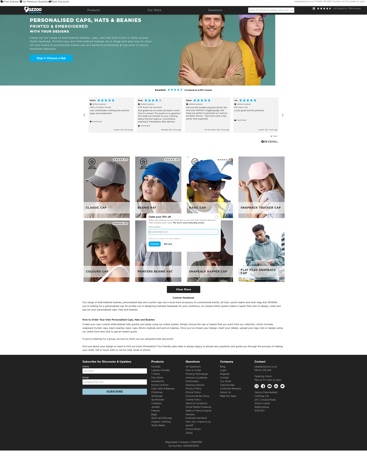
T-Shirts (155, 374)
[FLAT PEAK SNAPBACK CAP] (261, 251)
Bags (154, 414)
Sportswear (157, 399)
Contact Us (338, 1)
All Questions (193, 366)
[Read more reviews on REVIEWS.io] (269, 141)
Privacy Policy (193, 388)
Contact (224, 377)
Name (85, 366)
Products (93, 10)
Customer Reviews (230, 388)
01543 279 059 (323, 1)
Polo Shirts (157, 377)
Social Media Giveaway (198, 407)
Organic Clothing (161, 421)
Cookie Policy (193, 399)
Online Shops (193, 429)
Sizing (189, 432)
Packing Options (195, 385)
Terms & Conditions (196, 403)
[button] (84, 115)
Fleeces (155, 410)
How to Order (193, 370)
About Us (225, 392)
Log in (362, 1)
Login (223, 370)
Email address (155, 227)
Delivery (190, 414)
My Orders (351, 1)
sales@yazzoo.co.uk (304, 1)
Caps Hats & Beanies (162, 388)
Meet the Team (228, 396)
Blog (222, 366)
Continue (154, 244)
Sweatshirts (157, 381)
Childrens (156, 403)
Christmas (156, 392)
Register (224, 374)
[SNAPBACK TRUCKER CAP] (261, 187)
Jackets (155, 407)
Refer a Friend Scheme (198, 410)
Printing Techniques (197, 374)
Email (85, 377)
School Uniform (160, 385)
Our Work (225, 381)
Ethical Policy (193, 392)
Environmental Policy (197, 396)
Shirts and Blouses (161, 418)
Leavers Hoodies (160, 370)
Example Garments (196, 418)
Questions (215, 10)
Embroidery (192, 381)
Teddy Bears (158, 425)
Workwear (157, 396)
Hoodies (155, 366)
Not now (168, 244)
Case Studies (227, 385)
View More (183, 289)
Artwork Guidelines (196, 377)
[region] (183, 115)
